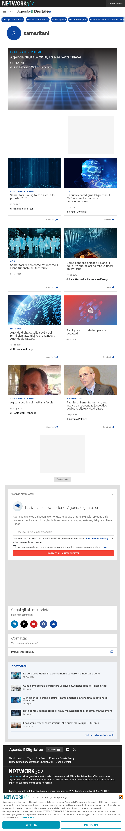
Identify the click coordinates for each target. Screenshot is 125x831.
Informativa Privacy (97, 538)
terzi (104, 547)
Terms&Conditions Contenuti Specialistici (31, 762)
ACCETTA (31, 825)
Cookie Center (63, 762)
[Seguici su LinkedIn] (14, 624)
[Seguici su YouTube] (34, 624)
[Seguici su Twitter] (24, 624)
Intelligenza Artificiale (12, 19)
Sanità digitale (59, 19)
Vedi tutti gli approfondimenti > (99, 735)
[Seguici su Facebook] (43, 624)
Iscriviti (63, 553)
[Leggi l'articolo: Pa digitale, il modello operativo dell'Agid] (90, 328)
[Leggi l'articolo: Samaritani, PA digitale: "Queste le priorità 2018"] (34, 191)
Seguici (52, 749)
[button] (8, 11)
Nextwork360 (15, 776)
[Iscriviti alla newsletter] (53, 624)
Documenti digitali (78, 19)
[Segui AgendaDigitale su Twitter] (74, 749)
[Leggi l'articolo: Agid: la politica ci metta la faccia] (34, 398)
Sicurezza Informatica (37, 19)
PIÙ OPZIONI (91, 825)
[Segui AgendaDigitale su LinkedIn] (68, 749)
